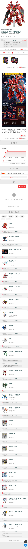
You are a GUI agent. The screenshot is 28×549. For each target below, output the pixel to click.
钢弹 (3, 219)
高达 (17, 216)
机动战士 (11, 216)
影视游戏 (4, 216)
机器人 (8, 219)
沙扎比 (22, 216)
